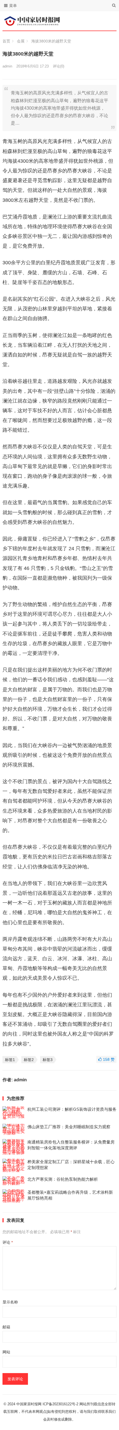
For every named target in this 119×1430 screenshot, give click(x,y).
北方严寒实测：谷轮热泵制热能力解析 (62, 1179)
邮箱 (6, 1327)
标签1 (10, 1059)
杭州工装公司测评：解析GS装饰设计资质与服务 (72, 1109)
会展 (21, 41)
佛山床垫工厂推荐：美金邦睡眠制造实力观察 (68, 1126)
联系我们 (108, 1411)
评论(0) (58, 66)
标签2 (29, 1059)
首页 (6, 41)
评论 (7, 1242)
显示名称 (10, 1302)
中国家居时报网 (29, 1404)
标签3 (48, 1059)
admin (7, 66)
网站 (6, 1352)
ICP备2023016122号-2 (60, 1404)
